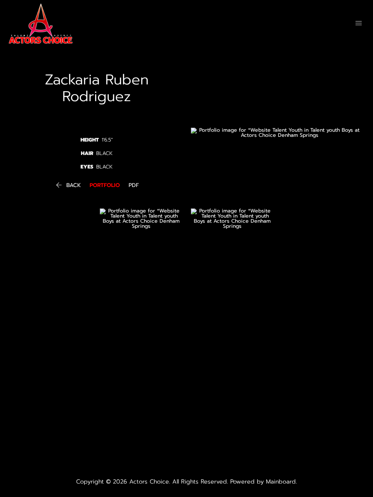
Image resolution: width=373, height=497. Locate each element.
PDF (134, 185)
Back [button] (67, 185)
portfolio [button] (105, 185)
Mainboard (281, 481)
